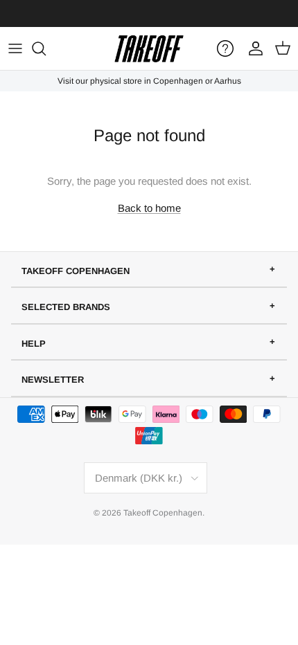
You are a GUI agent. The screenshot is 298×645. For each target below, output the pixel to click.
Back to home (149, 208)
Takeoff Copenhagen (162, 513)
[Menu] (15, 48)
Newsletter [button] (52, 379)
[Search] (45, 48)
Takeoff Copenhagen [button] (75, 271)
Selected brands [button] (65, 307)
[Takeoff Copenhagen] (149, 48)
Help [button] (33, 343)
